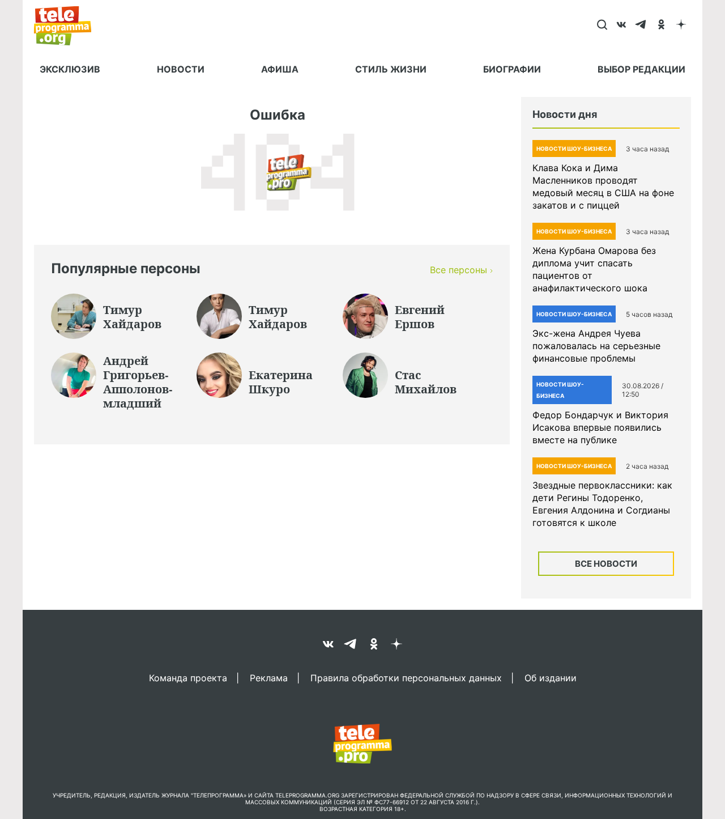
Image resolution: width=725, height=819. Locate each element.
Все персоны (458, 269)
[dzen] (681, 25)
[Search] (602, 25)
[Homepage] (68, 25)
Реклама (269, 677)
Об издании (550, 677)
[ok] (661, 25)
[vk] (622, 25)
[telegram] (641, 25)
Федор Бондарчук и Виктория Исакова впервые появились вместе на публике (600, 427)
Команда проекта (188, 677)
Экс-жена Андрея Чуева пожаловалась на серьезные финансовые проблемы (596, 346)
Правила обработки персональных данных (406, 677)
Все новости (606, 563)
